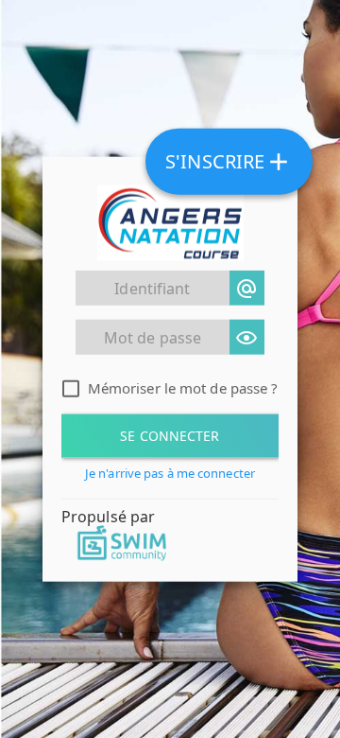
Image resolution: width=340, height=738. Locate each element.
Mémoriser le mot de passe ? (183, 387)
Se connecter (169, 436)
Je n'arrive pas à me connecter (170, 473)
